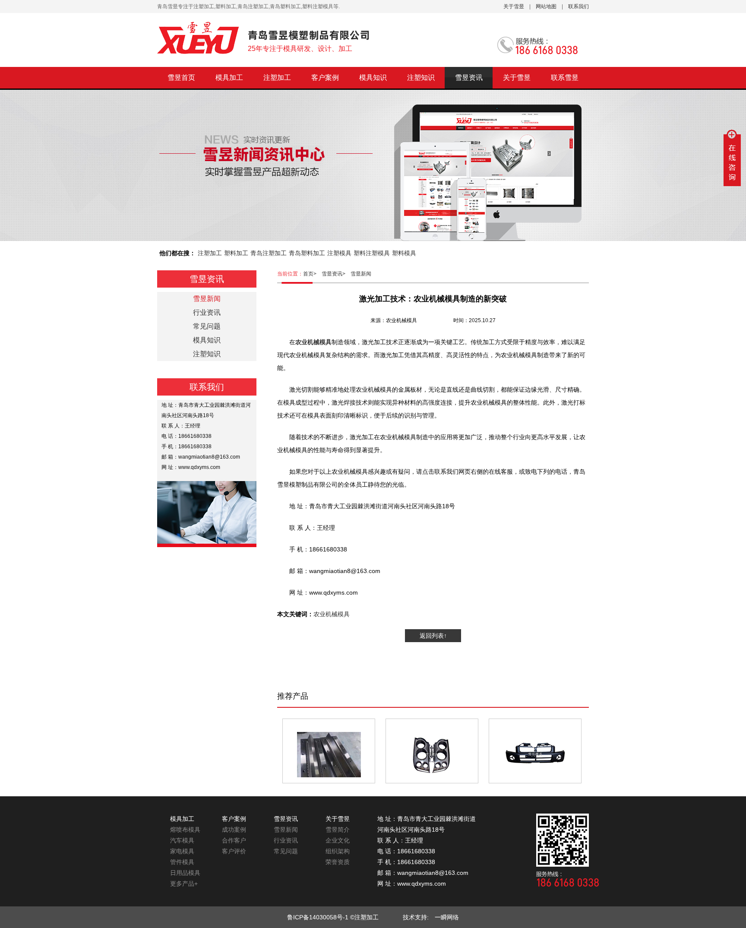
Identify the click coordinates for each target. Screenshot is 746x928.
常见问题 (207, 326)
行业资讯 (207, 312)
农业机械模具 (331, 614)
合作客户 (234, 840)
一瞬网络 (444, 917)
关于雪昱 (513, 6)
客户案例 (325, 77)
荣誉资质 (338, 861)
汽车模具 (182, 840)
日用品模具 (185, 872)
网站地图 (546, 6)
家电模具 (182, 851)
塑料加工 (236, 253)
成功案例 (234, 829)
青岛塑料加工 (307, 253)
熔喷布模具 (185, 829)
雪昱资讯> (336, 274)
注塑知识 (421, 77)
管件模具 (182, 861)
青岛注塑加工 (268, 253)
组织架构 (338, 851)
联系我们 (578, 6)
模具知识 (373, 77)
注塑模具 (339, 253)
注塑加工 (277, 77)
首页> (312, 274)
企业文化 (338, 840)
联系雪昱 (564, 77)
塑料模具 (404, 253)
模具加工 (229, 77)
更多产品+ (184, 883)
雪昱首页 (181, 77)
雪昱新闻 (361, 274)
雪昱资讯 (469, 77)
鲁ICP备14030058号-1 (317, 917)
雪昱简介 (338, 829)
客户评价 (234, 851)
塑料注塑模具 (372, 253)
